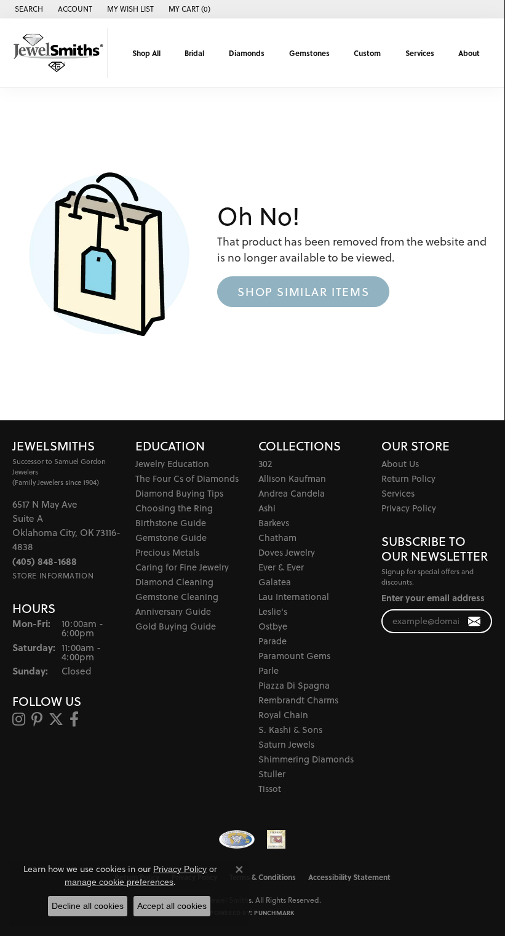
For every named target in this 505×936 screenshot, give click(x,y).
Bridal (194, 52)
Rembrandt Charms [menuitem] (298, 700)
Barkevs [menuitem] (273, 522)
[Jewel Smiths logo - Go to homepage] (57, 53)
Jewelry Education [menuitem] (172, 463)
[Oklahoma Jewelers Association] (276, 839)
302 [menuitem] (265, 463)
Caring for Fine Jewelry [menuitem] (182, 567)
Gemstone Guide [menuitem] (171, 537)
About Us (400, 463)
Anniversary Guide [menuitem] (173, 611)
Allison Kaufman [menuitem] (292, 478)
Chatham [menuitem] (277, 537)
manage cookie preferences (119, 882)
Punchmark (274, 912)
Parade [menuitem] (272, 640)
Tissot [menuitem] (269, 788)
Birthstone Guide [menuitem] (170, 522)
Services (419, 52)
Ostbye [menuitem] (272, 626)
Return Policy (408, 478)
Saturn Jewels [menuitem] (286, 744)
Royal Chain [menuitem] (283, 714)
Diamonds (246, 52)
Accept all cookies (172, 906)
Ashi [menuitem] (267, 508)
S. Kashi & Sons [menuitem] (290, 729)
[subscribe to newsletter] (474, 621)
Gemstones (309, 52)
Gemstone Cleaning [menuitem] (176, 596)
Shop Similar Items (303, 292)
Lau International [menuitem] (293, 596)
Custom (367, 52)
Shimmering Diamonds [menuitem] (306, 759)
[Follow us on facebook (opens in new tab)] (74, 719)
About (469, 52)
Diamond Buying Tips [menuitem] (179, 493)
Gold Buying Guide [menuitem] (175, 626)
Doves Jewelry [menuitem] (286, 552)
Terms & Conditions (262, 876)
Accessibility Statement (349, 876)
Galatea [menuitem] (274, 581)
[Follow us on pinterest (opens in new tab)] (36, 719)
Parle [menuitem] (268, 670)
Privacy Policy (408, 508)
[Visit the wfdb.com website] (237, 839)
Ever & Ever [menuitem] (281, 567)
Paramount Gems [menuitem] (294, 655)
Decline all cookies (88, 906)
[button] (27, 9)
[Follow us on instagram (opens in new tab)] (18, 719)
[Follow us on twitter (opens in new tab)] (56, 719)
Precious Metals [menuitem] (167, 552)
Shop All (146, 52)
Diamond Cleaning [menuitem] (174, 581)
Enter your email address (433, 597)
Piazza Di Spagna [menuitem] (294, 685)
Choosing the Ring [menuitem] (174, 508)
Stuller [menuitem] (271, 773)
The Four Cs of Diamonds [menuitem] (187, 478)
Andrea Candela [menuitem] (291, 493)
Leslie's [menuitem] (272, 611)
